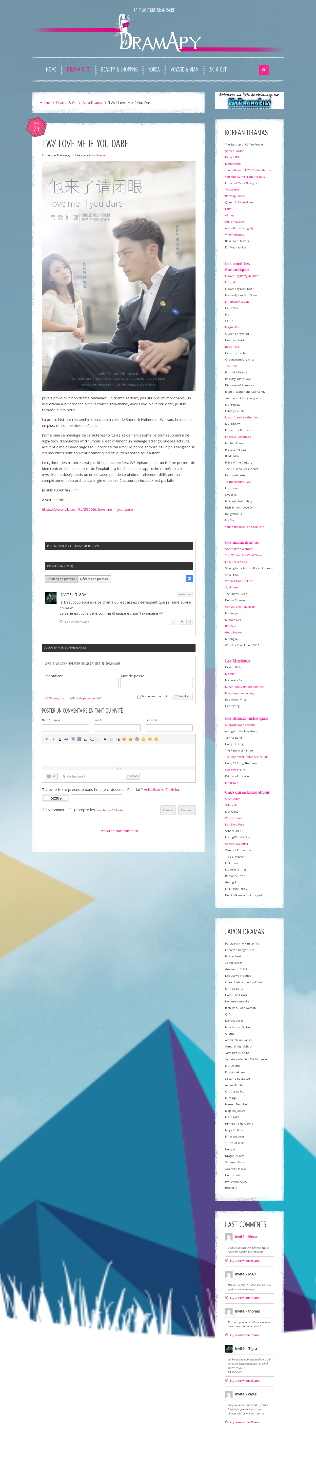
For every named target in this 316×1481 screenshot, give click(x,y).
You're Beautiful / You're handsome (248, 170)
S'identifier (182, 696)
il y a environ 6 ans (245, 1260)
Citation (105, 739)
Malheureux (150, 739)
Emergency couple (237, 301)
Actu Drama (92, 102)
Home (51, 70)
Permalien (185, 594)
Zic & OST (218, 70)
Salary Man (232, 805)
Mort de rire (131, 739)
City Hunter (232, 799)
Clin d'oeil (156, 739)
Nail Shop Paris (234, 824)
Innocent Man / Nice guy (241, 183)
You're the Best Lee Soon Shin (244, 527)
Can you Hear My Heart (240, 606)
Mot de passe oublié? (87, 698)
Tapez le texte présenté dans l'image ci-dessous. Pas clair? (110, 789)
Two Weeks (232, 189)
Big (227, 314)
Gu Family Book (235, 221)
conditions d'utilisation (110, 810)
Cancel (168, 810)
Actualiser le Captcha (161, 789)
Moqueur (143, 739)
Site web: (152, 720)
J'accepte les (84, 809)
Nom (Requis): (51, 720)
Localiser (132, 776)
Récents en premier (94, 579)
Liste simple (86, 739)
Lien (66, 739)
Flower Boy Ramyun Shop (241, 276)
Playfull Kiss (232, 327)
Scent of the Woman (238, 549)
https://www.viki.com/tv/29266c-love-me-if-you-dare (87, 509)
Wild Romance (234, 234)
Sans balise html (118, 739)
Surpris (137, 739)
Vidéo (79, 739)
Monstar (230, 674)
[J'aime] (182, 622)
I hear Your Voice (236, 561)
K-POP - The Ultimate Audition (244, 686)
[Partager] (189, 622)
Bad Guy (230, 626)
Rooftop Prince (235, 196)
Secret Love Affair (236, 844)
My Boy (229, 520)
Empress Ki (232, 782)
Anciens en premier (61, 579)
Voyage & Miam (184, 70)
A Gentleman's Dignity (239, 228)
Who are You (233, 818)
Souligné (60, 739)
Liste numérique (92, 739)
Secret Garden (234, 151)
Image (73, 739)
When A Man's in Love (239, 581)
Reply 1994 (232, 346)
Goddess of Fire (235, 770)
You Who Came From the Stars (245, 176)
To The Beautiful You (238, 482)
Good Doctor (233, 632)
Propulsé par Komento (118, 830)
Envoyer (187, 810)
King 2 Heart (233, 619)
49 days (229, 215)
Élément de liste (98, 739)
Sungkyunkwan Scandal (240, 725)
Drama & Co (78, 70)
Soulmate (231, 587)
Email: (98, 720)
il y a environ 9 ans (245, 1422)
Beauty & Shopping (119, 70)
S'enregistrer (57, 698)
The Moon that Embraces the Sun (247, 757)
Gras (47, 739)
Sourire (124, 739)
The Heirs (231, 366)
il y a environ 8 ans (245, 1380)
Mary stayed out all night (241, 693)
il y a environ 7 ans (245, 1297)
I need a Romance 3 (238, 436)
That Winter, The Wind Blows (243, 555)
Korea (154, 70)
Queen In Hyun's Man (239, 202)
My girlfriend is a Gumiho (241, 417)
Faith (228, 209)
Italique (54, 739)
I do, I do (231, 282)
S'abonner (56, 809)
